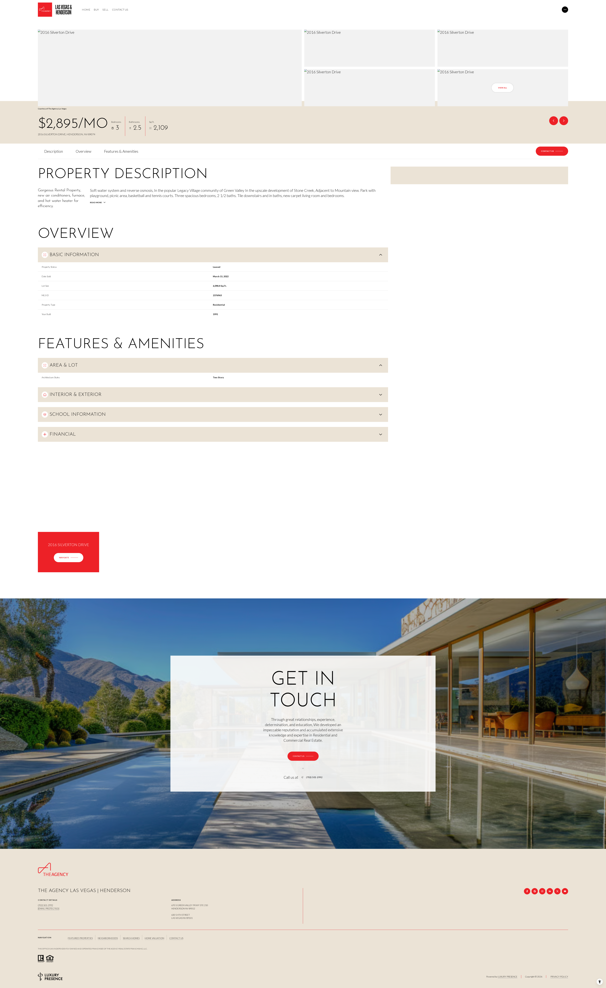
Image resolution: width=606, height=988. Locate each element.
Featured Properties (80, 938)
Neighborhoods (108, 938)
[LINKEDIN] (550, 891)
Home (86, 9)
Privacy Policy (559, 976)
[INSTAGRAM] (542, 891)
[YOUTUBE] (565, 891)
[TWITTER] (557, 891)
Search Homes (131, 938)
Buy (96, 9)
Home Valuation (154, 938)
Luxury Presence (507, 976)
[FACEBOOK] (527, 891)
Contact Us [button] (176, 938)
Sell (105, 9)
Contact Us (120, 9)
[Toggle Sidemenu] (565, 9)
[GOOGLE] (535, 891)
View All (502, 88)
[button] (552, 151)
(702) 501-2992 (314, 777)
